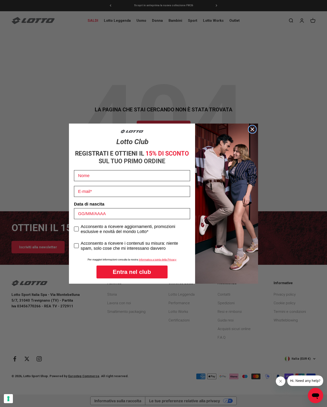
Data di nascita (89, 204)
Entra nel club (132, 272)
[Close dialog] (252, 129)
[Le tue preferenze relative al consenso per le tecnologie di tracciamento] (8, 398)
